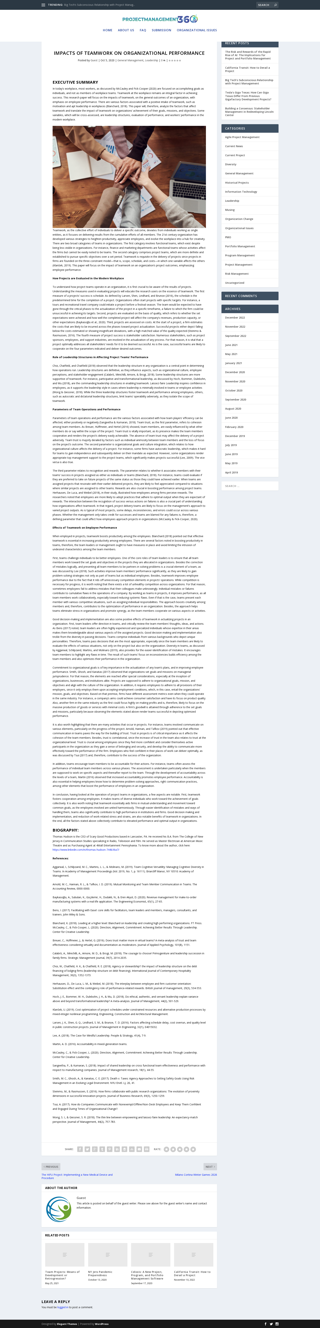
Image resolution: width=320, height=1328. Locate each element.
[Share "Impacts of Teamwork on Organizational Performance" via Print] (146, 1149)
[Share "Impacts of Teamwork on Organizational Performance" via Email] (139, 1149)
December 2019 (235, 436)
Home (107, 30)
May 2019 (231, 463)
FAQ (143, 30)
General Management (130, 60)
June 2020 (231, 417)
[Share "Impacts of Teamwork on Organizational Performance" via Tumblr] (102, 1149)
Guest (94, 60)
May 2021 (231, 354)
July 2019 (231, 445)
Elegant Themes (67, 1324)
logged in (62, 1307)
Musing (230, 210)
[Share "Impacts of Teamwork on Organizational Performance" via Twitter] (87, 1149)
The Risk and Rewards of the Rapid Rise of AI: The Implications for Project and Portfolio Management (248, 55)
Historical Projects (237, 182)
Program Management (240, 255)
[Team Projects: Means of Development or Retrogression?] (64, 1255)
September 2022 (235, 336)
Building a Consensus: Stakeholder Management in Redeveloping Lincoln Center (249, 112)
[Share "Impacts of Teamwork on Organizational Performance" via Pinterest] (109, 1149)
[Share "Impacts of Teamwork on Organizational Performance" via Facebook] (80, 1149)
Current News (234, 146)
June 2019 (231, 454)
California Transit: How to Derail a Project (192, 1273)
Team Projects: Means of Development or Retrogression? (62, 1275)
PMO (228, 237)
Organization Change (239, 219)
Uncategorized (234, 282)
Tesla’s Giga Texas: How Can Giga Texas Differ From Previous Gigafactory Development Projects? (248, 96)
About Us (126, 30)
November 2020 (235, 381)
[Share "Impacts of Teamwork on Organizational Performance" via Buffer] (124, 1149)
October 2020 (233, 390)
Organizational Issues (197, 30)
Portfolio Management (240, 246)
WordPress (102, 1324)
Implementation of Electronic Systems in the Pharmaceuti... (99, 4)
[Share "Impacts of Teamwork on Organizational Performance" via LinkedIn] (117, 1149)
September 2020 (235, 399)
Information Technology (241, 191)
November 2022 (235, 326)
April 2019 (231, 472)
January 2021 (233, 363)
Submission (161, 30)
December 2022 (235, 317)
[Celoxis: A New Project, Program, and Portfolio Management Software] (150, 1255)
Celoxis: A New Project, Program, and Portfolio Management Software (147, 1275)
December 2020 (235, 372)
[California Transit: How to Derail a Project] (193, 1255)
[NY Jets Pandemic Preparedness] (107, 1255)
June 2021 (231, 345)
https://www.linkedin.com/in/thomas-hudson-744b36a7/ (86, 849)
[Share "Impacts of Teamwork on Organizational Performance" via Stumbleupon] (132, 1149)
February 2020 (234, 427)
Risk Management (237, 273)
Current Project (235, 155)
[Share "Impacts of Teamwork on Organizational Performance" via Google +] (95, 1149)
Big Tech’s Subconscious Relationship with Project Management (249, 81)
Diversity (230, 164)
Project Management (239, 264)
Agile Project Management (242, 137)
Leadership (151, 60)
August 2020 (233, 408)
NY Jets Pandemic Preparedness (100, 1273)
